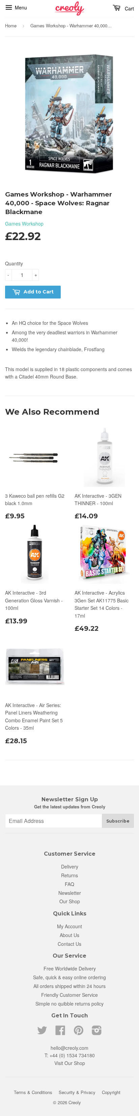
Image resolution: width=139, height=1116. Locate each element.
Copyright (111, 1092)
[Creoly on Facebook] (60, 1032)
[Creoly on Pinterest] (79, 1032)
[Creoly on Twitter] (42, 1032)
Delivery (69, 866)
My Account (69, 926)
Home (11, 25)
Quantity (14, 263)
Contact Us (69, 943)
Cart (129, 8)
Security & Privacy (77, 1092)
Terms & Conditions (33, 1092)
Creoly (74, 1102)
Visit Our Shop (69, 1063)
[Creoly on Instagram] (97, 1032)
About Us (69, 935)
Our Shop (69, 901)
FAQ (69, 884)
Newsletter (69, 892)
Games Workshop (24, 223)
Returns (69, 875)
